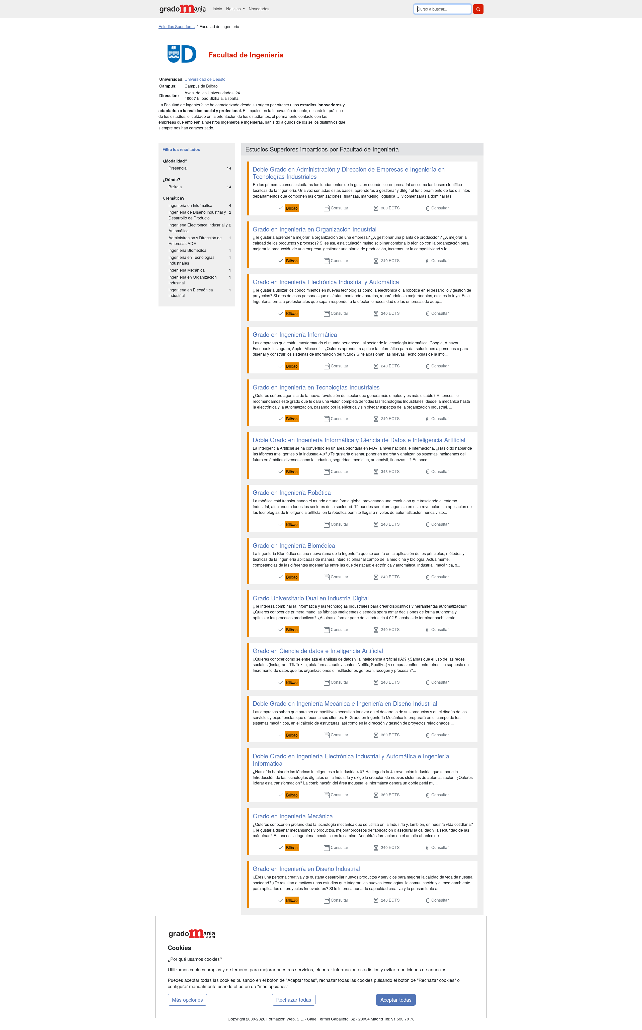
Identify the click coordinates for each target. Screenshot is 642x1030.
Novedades (259, 9)
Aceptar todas (396, 999)
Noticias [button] (234, 9)
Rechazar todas (293, 999)
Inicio (217, 9)
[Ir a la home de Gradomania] (182, 9)
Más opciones (187, 999)
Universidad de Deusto (205, 79)
